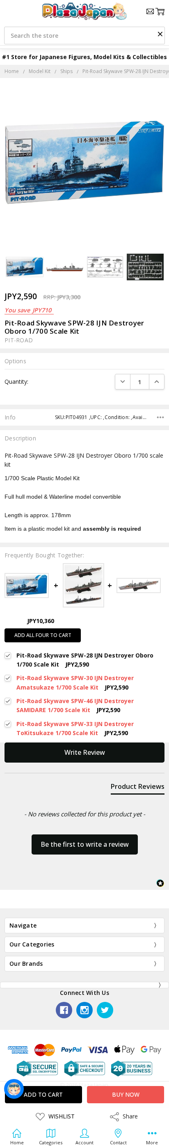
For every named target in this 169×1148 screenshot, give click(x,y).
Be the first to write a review (85, 844)
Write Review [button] (84, 752)
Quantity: (16, 381)
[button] (160, 34)
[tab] (137, 788)
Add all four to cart (42, 635)
